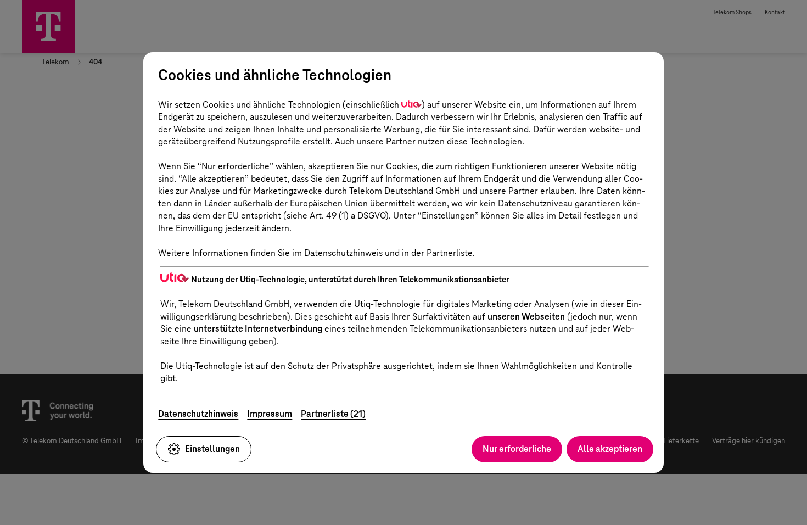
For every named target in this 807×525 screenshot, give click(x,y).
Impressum (269, 414)
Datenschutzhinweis (198, 414)
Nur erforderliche (517, 449)
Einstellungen (212, 449)
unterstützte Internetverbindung (258, 328)
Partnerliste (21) (333, 414)
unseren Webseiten (526, 316)
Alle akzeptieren (610, 449)
